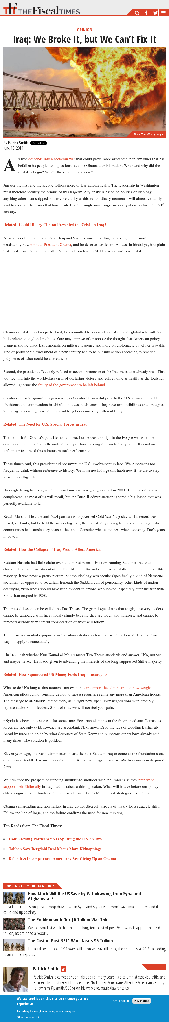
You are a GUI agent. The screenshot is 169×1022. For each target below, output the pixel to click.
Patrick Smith (18, 143)
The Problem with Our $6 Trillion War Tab (67, 919)
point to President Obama (50, 244)
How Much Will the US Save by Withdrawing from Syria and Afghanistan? (84, 895)
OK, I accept (121, 1000)
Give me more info (28, 1017)
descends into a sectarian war (51, 158)
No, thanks (141, 1000)
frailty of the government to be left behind (71, 384)
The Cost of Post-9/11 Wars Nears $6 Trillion (70, 940)
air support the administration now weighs (117, 687)
